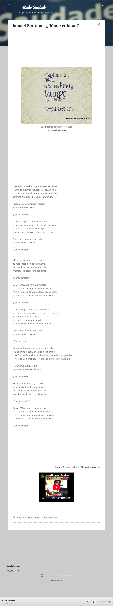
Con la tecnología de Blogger (57, 575)
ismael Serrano (49, 517)
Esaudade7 (33, 517)
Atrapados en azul (90, 467)
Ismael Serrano (63, 467)
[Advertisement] (56, 47)
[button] (99, 24)
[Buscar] (103, 6)
